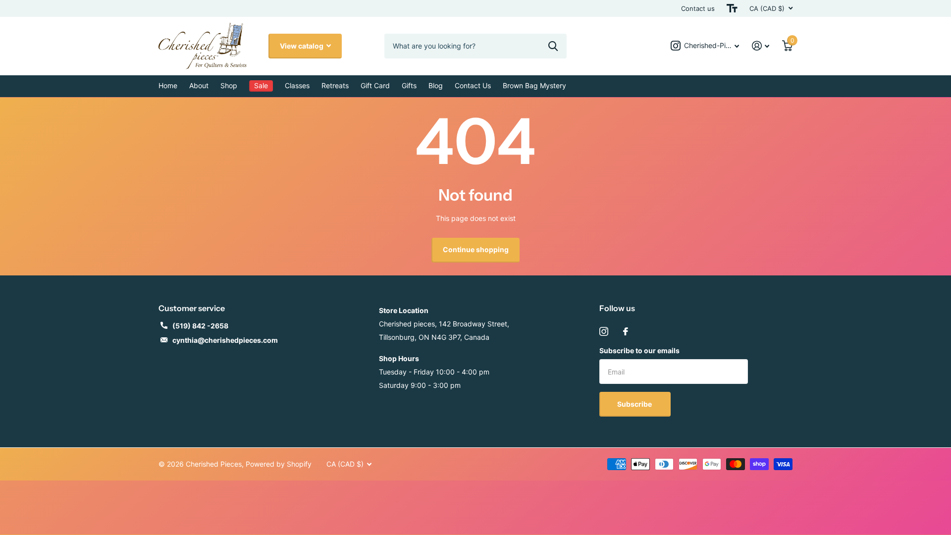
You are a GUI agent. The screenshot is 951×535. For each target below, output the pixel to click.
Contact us (698, 8)
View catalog (302, 46)
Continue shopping (476, 249)
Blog (435, 85)
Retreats (335, 85)
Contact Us (473, 85)
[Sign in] (760, 46)
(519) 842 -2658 (200, 325)
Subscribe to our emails (639, 350)
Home (167, 85)
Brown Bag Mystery (534, 85)
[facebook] (625, 331)
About (199, 85)
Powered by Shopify (279, 464)
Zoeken (553, 46)
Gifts (409, 85)
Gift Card (375, 85)
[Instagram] (603, 331)
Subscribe (635, 404)
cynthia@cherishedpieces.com (225, 340)
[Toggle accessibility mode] (732, 8)
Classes (297, 85)
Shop (228, 85)
